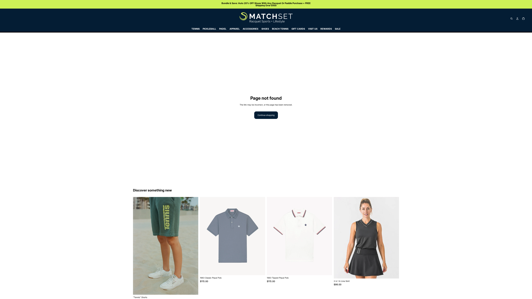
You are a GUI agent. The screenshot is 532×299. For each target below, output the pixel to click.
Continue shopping (266, 115)
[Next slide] (194, 246)
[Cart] (523, 19)
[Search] (511, 19)
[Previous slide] (137, 246)
